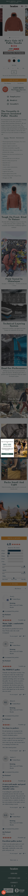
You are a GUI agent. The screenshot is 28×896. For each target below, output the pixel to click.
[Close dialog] (26, 439)
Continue (7, 453)
